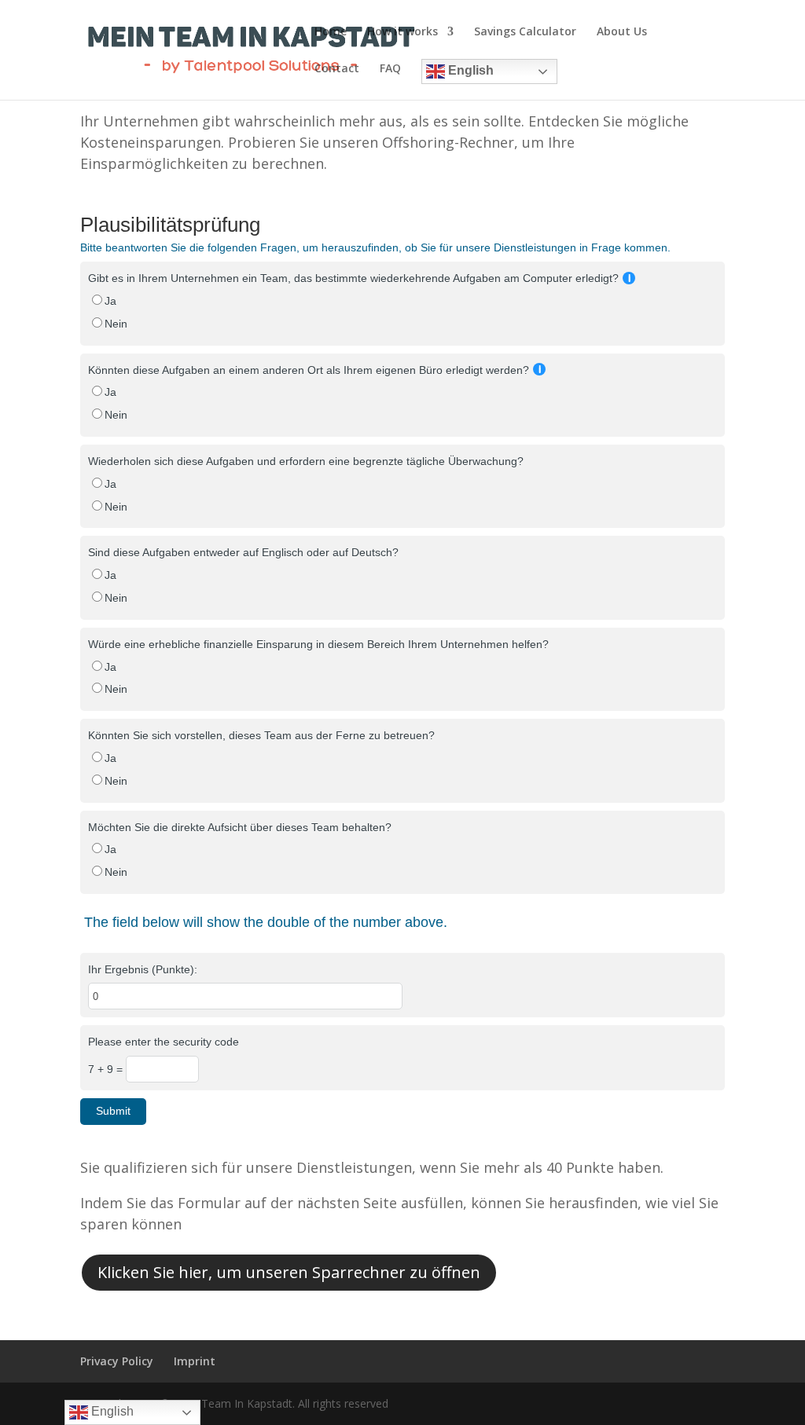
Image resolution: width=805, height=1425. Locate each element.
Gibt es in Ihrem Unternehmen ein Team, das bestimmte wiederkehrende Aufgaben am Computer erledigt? (353, 278)
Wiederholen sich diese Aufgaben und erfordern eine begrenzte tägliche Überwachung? (306, 461)
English (469, 70)
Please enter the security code (163, 1041)
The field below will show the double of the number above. (265, 922)
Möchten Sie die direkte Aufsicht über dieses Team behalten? (239, 827)
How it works (402, 32)
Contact (336, 69)
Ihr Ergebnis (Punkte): (142, 969)
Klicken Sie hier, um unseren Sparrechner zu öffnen (288, 1272)
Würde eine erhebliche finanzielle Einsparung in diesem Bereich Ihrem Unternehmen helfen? (318, 644)
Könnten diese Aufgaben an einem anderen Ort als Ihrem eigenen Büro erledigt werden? (308, 370)
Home (330, 32)
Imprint (194, 1361)
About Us (622, 32)
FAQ (390, 69)
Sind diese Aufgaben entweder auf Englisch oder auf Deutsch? (243, 552)
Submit (113, 1110)
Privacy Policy (116, 1361)
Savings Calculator (525, 32)
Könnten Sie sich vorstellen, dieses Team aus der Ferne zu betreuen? (261, 735)
